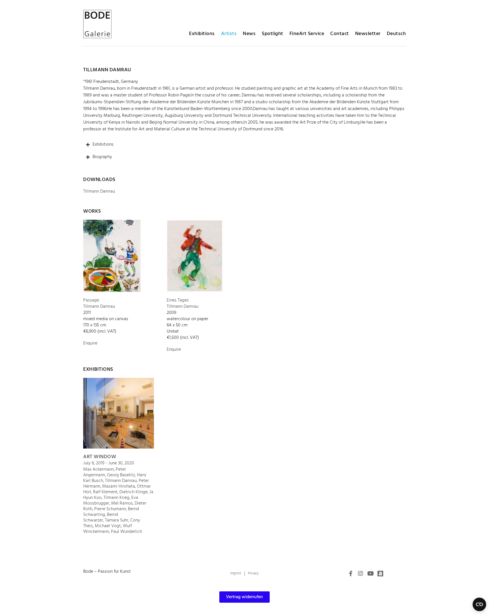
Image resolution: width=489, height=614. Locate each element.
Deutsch (396, 34)
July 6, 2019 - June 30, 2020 (108, 463)
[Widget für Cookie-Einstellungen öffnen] (479, 604)
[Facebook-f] (350, 573)
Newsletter (368, 34)
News (249, 34)
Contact (339, 34)
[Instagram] (360, 573)
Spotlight (272, 34)
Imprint (235, 573)
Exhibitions (202, 34)
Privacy (253, 573)
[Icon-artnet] (380, 573)
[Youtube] (370, 573)
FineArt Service (306, 34)
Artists (229, 34)
